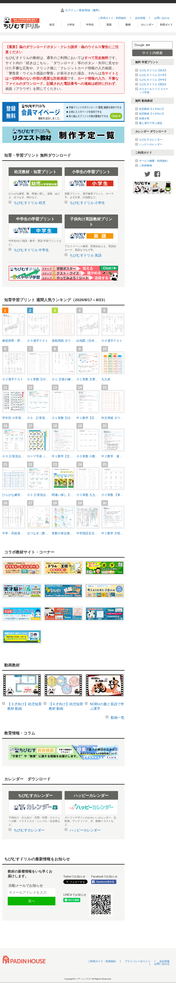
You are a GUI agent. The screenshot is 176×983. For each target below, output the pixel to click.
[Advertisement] (152, 265)
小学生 (71, 24)
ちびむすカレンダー (150, 139)
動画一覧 (117, 717)
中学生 (90, 24)
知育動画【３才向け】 (152, 108)
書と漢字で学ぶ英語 (150, 123)
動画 (128, 24)
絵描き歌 (144, 118)
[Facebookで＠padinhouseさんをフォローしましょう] (105, 882)
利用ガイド (166, 24)
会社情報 (140, 18)
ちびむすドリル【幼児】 (153, 70)
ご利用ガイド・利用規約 (112, 18)
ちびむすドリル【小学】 (153, 75)
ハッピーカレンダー (150, 144)
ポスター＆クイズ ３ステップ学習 (153, 91)
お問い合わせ (162, 18)
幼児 (52, 24)
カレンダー (147, 24)
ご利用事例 (145, 165)
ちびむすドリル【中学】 (153, 79)
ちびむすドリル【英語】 (153, 84)
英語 (109, 24)
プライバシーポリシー (137, 961)
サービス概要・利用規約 (153, 160)
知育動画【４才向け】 (152, 113)
